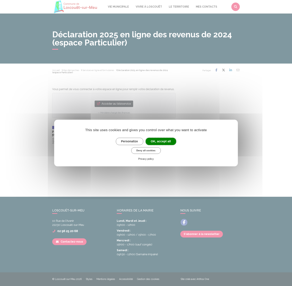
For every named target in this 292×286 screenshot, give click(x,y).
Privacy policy (146, 158)
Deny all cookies (145, 150)
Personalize (129, 141)
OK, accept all (161, 141)
